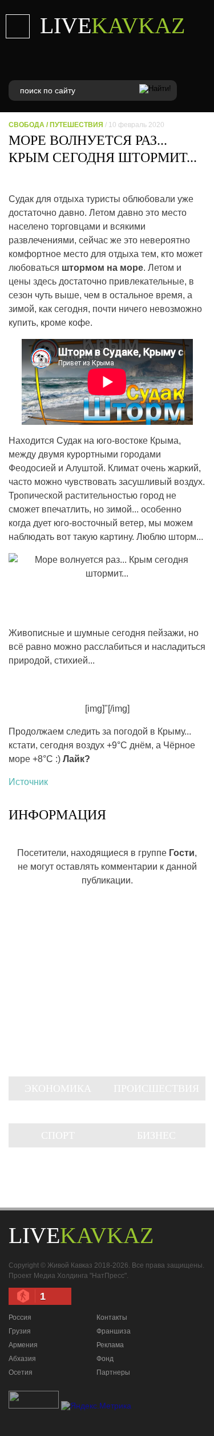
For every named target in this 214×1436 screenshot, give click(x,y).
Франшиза (113, 1331)
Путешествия (76, 125)
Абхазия (22, 1359)
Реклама (110, 1345)
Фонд (105, 1359)
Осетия (21, 1372)
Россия (20, 1317)
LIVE (112, 25)
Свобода (27, 125)
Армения (23, 1345)
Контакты (111, 1317)
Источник (28, 782)
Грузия (20, 1331)
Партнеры (113, 1372)
